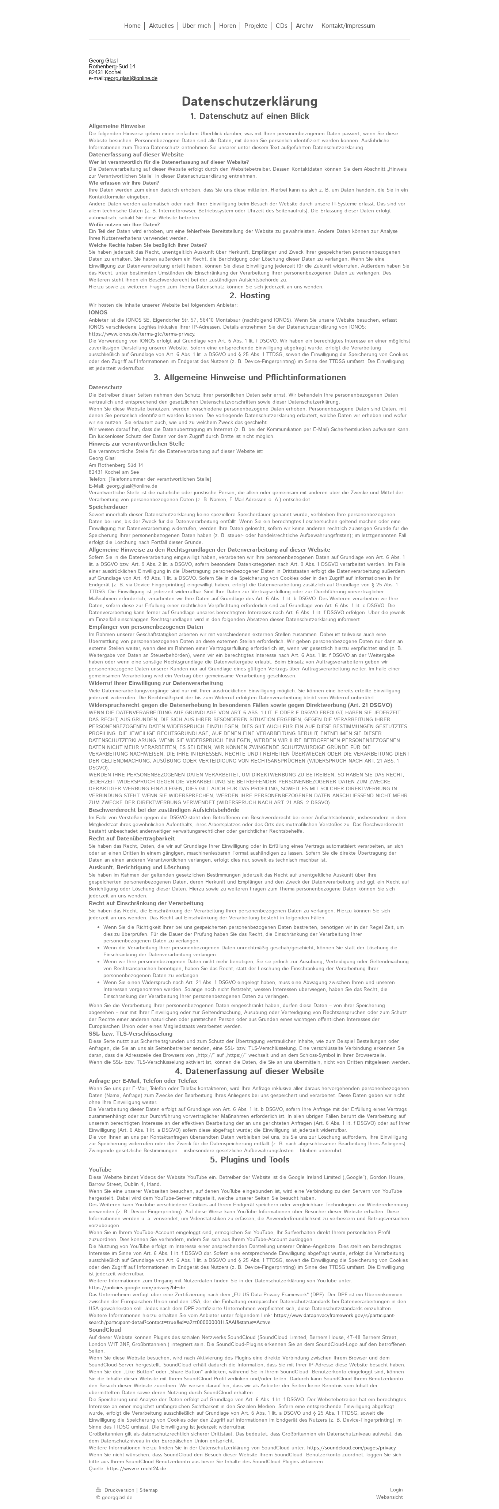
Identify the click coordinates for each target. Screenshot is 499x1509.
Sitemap (149, 1490)
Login (396, 1490)
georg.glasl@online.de (131, 78)
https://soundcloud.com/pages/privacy (351, 1448)
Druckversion (119, 1490)
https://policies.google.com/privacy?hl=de (137, 1287)
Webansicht (389, 1497)
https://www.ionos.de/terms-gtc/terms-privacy (141, 334)
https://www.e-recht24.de (136, 1468)
